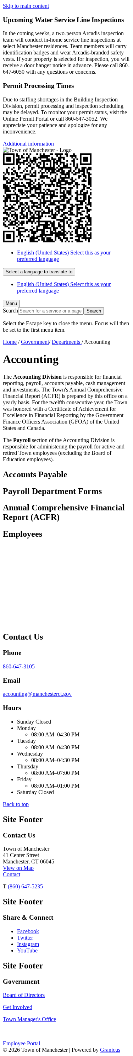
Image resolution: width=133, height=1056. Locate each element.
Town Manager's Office (29, 1019)
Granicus (110, 1050)
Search (10, 311)
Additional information (28, 144)
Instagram (28, 944)
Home (10, 342)
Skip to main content (26, 6)
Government (35, 342)
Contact (11, 874)
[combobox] (39, 271)
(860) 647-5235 (25, 886)
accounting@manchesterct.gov (37, 694)
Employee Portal (21, 1043)
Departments (67, 342)
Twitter (25, 938)
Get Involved (17, 1007)
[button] (66, 474)
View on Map (18, 868)
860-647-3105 (19, 666)
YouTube (27, 950)
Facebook (28, 931)
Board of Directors (24, 995)
